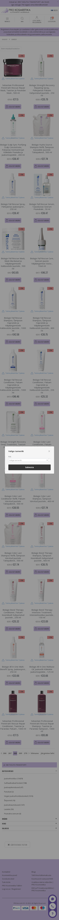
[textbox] (28, 460)
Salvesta (29, 467)
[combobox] (29, 460)
